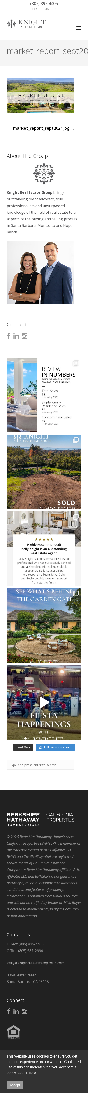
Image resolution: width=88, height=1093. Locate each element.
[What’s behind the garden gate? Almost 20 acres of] (44, 625)
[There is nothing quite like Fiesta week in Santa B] (44, 702)
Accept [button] (14, 1085)
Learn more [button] (27, 1072)
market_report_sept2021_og (44, 128)
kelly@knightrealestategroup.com (35, 962)
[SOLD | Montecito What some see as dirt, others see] (44, 472)
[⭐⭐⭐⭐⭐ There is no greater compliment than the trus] (44, 548)
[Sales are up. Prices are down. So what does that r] (44, 395)
